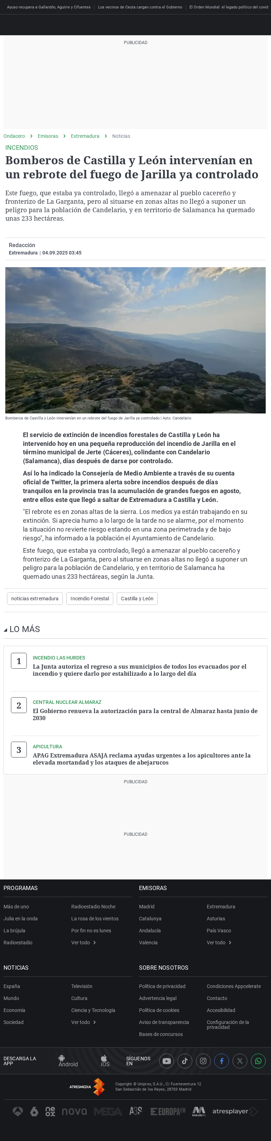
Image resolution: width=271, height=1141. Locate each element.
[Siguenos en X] (240, 1061)
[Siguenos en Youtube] (166, 1061)
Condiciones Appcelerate (234, 986)
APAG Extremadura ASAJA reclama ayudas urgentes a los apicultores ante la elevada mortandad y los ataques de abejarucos (142, 759)
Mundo (11, 998)
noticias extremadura (35, 598)
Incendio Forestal (90, 598)
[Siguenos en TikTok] (184, 1061)
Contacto (217, 998)
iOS (105, 1064)
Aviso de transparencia (164, 1022)
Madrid (147, 906)
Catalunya (150, 918)
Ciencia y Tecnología (93, 1010)
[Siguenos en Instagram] (203, 1061)
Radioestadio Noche (93, 906)
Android (68, 1064)
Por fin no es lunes (91, 930)
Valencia (148, 942)
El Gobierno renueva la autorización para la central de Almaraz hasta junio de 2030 (145, 714)
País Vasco (219, 930)
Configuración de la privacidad (228, 1024)
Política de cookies (159, 1010)
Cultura (79, 998)
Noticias (121, 136)
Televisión (81, 986)
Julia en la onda (21, 918)
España (12, 986)
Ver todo (80, 942)
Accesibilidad (221, 1010)
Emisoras (48, 136)
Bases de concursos (161, 1034)
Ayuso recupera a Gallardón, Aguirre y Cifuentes (49, 7)
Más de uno (16, 906)
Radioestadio (18, 942)
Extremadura (85, 136)
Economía (14, 1010)
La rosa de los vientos (95, 918)
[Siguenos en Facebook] (221, 1061)
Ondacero (14, 136)
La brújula (14, 930)
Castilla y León (137, 598)
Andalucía (150, 930)
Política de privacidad (162, 986)
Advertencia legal (157, 998)
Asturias (216, 918)
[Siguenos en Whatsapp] (258, 1061)
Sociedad (14, 1022)
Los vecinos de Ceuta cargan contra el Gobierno (140, 7)
